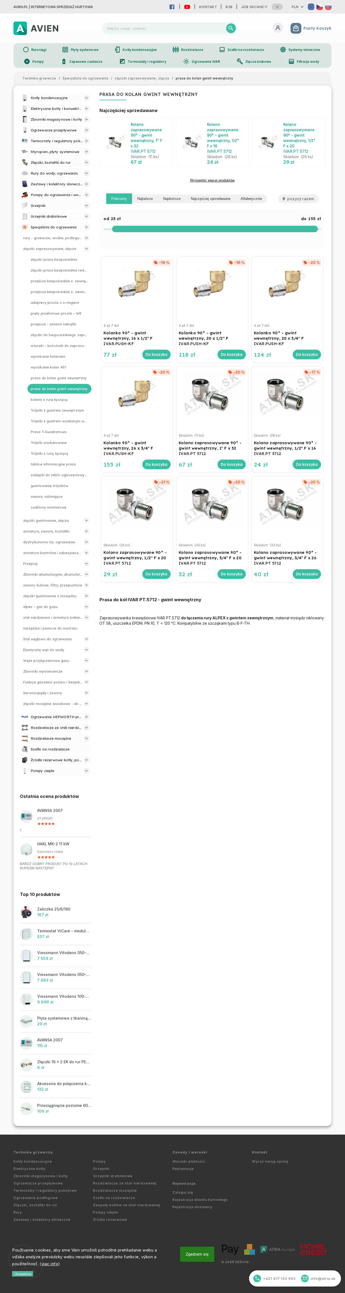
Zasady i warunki (189, 1152)
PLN (295, 7)
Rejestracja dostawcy (192, 1207)
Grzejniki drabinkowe (113, 1176)
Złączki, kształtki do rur (35, 1205)
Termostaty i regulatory (142, 61)
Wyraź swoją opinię (270, 1161)
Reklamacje (183, 1169)
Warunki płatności (188, 1161)
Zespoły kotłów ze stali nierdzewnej (126, 1205)
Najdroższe (172, 199)
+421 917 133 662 (275, 1278)
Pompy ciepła (105, 1212)
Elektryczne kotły (29, 1169)
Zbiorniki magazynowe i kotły (40, 1176)
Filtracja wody (303, 61)
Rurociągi (35, 49)
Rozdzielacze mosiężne (115, 1190)
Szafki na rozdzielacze (241, 49)
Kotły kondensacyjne (135, 49)
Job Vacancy (254, 7)
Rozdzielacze (187, 49)
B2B (229, 7)
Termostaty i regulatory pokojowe (45, 1190)
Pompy (34, 61)
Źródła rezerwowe (110, 1220)
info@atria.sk (319, 1278)
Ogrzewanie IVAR (201, 61)
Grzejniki (101, 1169)
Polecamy (119, 199)
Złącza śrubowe (254, 61)
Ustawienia (22, 1274)
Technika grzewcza (33, 1152)
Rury (17, 1212)
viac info (50, 1263)
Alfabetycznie (251, 199)
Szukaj (231, 28)
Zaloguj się (182, 1192)
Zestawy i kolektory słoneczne (42, 1220)
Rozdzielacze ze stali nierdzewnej (125, 1183)
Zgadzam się (197, 1254)
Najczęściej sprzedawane (210, 199)
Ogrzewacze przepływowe (38, 1183)
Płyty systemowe (80, 49)
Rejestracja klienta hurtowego (200, 1200)
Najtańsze (145, 199)
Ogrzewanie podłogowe (35, 1198)
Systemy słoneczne (300, 49)
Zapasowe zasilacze (82, 61)
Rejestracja (184, 1183)
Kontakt (208, 7)
